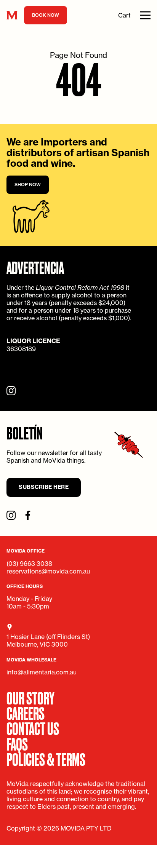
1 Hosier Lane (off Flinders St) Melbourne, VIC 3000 (48, 640)
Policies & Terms (45, 758)
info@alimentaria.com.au (41, 672)
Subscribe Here (44, 487)
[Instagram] (11, 390)
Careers (25, 712)
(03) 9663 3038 (29, 563)
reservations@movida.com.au (48, 571)
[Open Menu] (145, 15)
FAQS (17, 743)
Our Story (30, 697)
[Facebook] (27, 515)
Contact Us (32, 727)
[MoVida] (12, 15)
